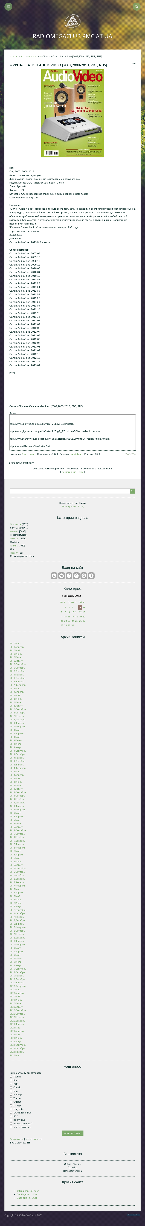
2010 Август (16, 660)
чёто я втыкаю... (22, 1127)
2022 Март (15, 1055)
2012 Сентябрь (18, 709)
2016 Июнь (16, 861)
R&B (15, 1116)
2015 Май (15, 820)
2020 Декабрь (17, 1020)
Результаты (17, 1139)
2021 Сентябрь (18, 1044)
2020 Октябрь (17, 1013)
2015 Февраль (18, 809)
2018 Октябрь (17, 930)
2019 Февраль (18, 944)
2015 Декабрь (17, 840)
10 (72, 612)
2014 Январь (17, 764)
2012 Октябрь (17, 712)
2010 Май (15, 650)
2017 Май (15, 896)
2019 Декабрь (17, 979)
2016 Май (15, 858)
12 (80, 612)
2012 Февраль (18, 684)
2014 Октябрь (17, 795)
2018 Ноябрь (17, 934)
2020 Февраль (18, 986)
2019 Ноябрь (17, 975)
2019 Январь (17, 941)
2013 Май (15, 736)
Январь (32, 56)
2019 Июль (16, 961)
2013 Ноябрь (17, 757)
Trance (17, 1098)
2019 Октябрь (17, 972)
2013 (23, 56)
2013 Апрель (17, 733)
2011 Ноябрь (17, 674)
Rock (16, 1080)
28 (61, 625)
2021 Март (15, 1027)
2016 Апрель (17, 854)
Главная (13, 56)
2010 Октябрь (17, 667)
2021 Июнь (16, 1037)
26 (80, 620)
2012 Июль (16, 702)
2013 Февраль (18, 726)
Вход (80, 472)
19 (80, 616)
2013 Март (15, 730)
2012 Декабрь (17, 719)
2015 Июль (16, 823)
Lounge (17, 1105)
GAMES (14, 545)
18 (76, 616)
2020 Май (15, 996)
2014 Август (16, 788)
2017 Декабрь (17, 920)
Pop (15, 1083)
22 (65, 620)
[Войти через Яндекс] (76, 575)
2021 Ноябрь (17, 1051)
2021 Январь (17, 1024)
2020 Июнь (16, 999)
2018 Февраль (18, 927)
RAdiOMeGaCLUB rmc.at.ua (72, 36)
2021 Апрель (17, 1031)
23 (69, 620)
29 (65, 625)
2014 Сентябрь (18, 792)
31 (72, 625)
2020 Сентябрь (18, 1010)
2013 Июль (16, 743)
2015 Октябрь (17, 833)
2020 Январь (17, 982)
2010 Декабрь (17, 671)
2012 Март (15, 688)
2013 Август (16, 747)
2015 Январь (17, 806)
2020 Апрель (17, 993)
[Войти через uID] (54, 575)
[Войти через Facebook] (69, 575)
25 (76, 620)
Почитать (28, 454)
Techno (17, 1076)
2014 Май (15, 778)
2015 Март (15, 813)
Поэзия (14, 552)
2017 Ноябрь (17, 916)
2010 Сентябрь (18, 664)
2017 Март (15, 889)
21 (61, 620)
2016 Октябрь (17, 871)
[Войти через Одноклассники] (91, 575)
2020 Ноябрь (17, 1017)
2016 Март (15, 851)
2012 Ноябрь (17, 716)
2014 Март (15, 771)
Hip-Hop (17, 1094)
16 (69, 616)
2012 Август (16, 705)
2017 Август (16, 906)
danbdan (76, 454)
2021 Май (15, 1034)
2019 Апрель (17, 951)
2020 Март (15, 989)
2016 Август (16, 864)
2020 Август (16, 1006)
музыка (14, 531)
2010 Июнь (16, 653)
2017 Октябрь (17, 913)
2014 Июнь (16, 781)
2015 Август (16, 826)
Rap (15, 1091)
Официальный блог (28, 1190)
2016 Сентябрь (18, 868)
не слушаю (19, 1119)
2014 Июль (16, 785)
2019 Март (15, 947)
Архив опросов (33, 1139)
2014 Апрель (17, 774)
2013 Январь (17, 723)
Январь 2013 (72, 595)
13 (84, 612)
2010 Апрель (17, 646)
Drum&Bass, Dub (22, 1112)
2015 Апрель (17, 816)
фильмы (14, 538)
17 (72, 616)
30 (69, 625)
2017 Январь (17, 882)
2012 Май (15, 695)
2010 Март (15, 643)
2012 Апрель (17, 691)
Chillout (17, 1102)
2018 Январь (17, 923)
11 (76, 612)
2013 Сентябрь (18, 750)
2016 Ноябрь (17, 875)
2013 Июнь (16, 740)
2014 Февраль (18, 768)
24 (72, 620)
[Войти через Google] (83, 575)
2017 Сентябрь (18, 910)
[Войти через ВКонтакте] (61, 575)
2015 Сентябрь (18, 830)
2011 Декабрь (17, 678)
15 (65, 616)
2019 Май (15, 954)
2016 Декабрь (17, 878)
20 (84, 616)
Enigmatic (18, 1109)
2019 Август (16, 965)
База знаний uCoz (27, 1197)
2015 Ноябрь (17, 837)
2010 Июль (16, 657)
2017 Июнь (16, 899)
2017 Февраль (18, 885)
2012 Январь (17, 681)
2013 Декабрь (17, 761)
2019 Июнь (16, 958)
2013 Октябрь (17, 754)
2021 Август (16, 1041)
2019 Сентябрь (18, 968)
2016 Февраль (18, 847)
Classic (17, 1087)
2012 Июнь (16, 698)
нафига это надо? (23, 1123)
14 (61, 616)
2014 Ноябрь (17, 799)
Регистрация (69, 472)
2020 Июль (16, 1003)
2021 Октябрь (17, 1048)
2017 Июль (16, 903)
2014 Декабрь (17, 802)
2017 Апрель (17, 892)
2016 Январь (17, 844)
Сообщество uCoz (27, 1194)
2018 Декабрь (17, 937)
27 (84, 620)
